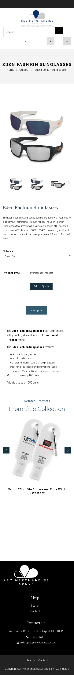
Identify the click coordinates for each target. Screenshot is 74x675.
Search (35, 605)
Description (36, 310)
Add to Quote (41, 286)
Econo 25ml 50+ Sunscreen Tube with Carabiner (37, 491)
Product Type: (11, 272)
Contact (35, 611)
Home (10, 69)
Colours (8, 251)
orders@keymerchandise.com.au (38, 642)
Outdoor (24, 69)
